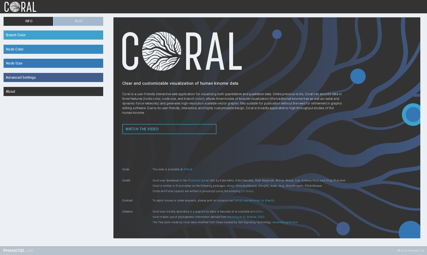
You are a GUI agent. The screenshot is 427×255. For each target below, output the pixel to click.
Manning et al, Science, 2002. (246, 217)
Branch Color (16, 35)
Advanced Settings (21, 77)
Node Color (15, 49)
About (10, 91)
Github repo (241, 201)
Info (28, 21)
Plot (79, 21)
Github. (188, 169)
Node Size (14, 63)
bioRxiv (258, 212)
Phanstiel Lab (196, 181)
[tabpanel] (213, 134)
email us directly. (264, 201)
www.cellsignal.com (285, 222)
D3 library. (247, 191)
